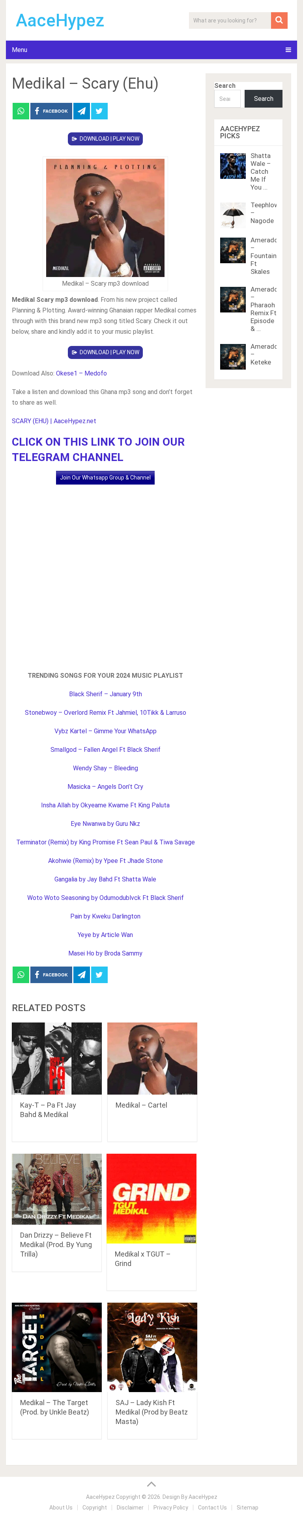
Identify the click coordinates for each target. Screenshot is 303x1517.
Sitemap (247, 1507)
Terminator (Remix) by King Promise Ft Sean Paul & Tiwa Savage (105, 842)
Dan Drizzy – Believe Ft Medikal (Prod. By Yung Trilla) (56, 1244)
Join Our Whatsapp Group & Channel (105, 477)
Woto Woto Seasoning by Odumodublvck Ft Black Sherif (105, 898)
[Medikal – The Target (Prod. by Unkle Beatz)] (57, 1347)
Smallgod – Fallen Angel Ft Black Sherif (105, 749)
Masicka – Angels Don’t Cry (105, 786)
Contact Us (212, 1507)
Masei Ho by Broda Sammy (105, 953)
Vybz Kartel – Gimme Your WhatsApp (105, 731)
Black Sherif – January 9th (105, 694)
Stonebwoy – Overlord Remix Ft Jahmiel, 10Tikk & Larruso (105, 712)
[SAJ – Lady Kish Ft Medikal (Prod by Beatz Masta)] (152, 1347)
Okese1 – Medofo (81, 373)
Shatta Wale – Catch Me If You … (261, 171)
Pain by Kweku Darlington (105, 916)
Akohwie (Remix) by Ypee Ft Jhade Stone (105, 860)
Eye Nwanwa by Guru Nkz (105, 823)
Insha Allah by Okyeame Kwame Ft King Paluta (105, 805)
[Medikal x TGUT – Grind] (151, 1199)
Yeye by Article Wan (105, 935)
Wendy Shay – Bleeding (105, 768)
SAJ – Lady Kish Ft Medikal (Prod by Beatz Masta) (152, 1412)
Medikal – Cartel (141, 1105)
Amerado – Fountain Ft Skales (264, 255)
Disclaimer (130, 1507)
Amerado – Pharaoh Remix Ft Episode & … (264, 309)
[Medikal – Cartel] (152, 1058)
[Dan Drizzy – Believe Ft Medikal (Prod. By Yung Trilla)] (57, 1189)
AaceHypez (60, 20)
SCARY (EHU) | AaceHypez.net (54, 421)
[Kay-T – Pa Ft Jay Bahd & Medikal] (57, 1058)
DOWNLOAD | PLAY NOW (109, 139)
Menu (19, 50)
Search (225, 85)
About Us (61, 1507)
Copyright (94, 1507)
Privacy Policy (170, 1507)
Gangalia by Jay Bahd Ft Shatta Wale (105, 879)
